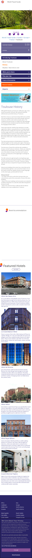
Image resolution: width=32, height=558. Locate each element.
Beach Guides (19, 513)
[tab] (16, 57)
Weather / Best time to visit (10, 68)
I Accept (16, 550)
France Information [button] (8, 80)
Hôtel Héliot (5, 404)
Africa (2, 503)
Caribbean (4, 505)
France (12, 40)
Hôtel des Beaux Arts (8, 296)
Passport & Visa (20, 517)
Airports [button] (5, 89)
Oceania (3, 509)
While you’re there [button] (8, 72)
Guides (19, 38)
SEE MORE (16, 269)
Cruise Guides (4, 517)
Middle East (4, 507)
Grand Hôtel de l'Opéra (9, 474)
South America (20, 509)
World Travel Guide (9, 38)
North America (20, 507)
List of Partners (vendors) (9, 546)
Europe (26, 38)
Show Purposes (16, 555)
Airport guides (5, 513)
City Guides (4, 515)
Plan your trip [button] (6, 76)
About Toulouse (7, 62)
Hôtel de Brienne (7, 367)
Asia (17, 503)
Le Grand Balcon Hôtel (9, 332)
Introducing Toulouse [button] (9, 58)
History (4, 65)
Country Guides (20, 515)
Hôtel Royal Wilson (7, 438)
